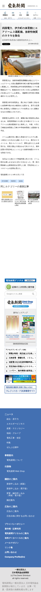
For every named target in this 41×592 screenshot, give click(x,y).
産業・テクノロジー (16, 428)
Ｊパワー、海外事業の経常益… (21, 371)
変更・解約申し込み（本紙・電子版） (16, 494)
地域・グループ (21, 359)
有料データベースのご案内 (17, 538)
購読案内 (11, 500)
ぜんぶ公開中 (13, 447)
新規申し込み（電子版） (18, 488)
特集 (9, 442)
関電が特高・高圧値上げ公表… (21, 353)
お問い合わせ (11, 552)
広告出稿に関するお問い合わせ (21, 516)
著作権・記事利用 (13, 529)
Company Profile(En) (15, 557)
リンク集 (9, 547)
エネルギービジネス (23, 18)
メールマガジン (12, 543)
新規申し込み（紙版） (17, 484)
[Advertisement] (20, 231)
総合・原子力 (8, 18)
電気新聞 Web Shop (16, 471)
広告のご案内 (13, 511)
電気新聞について (15, 460)
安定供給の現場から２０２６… (21, 366)
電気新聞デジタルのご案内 (17, 533)
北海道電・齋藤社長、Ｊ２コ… (21, 358)
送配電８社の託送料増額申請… (21, 362)
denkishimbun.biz (20, 343)
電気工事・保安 (14, 438)
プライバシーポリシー (15, 524)
